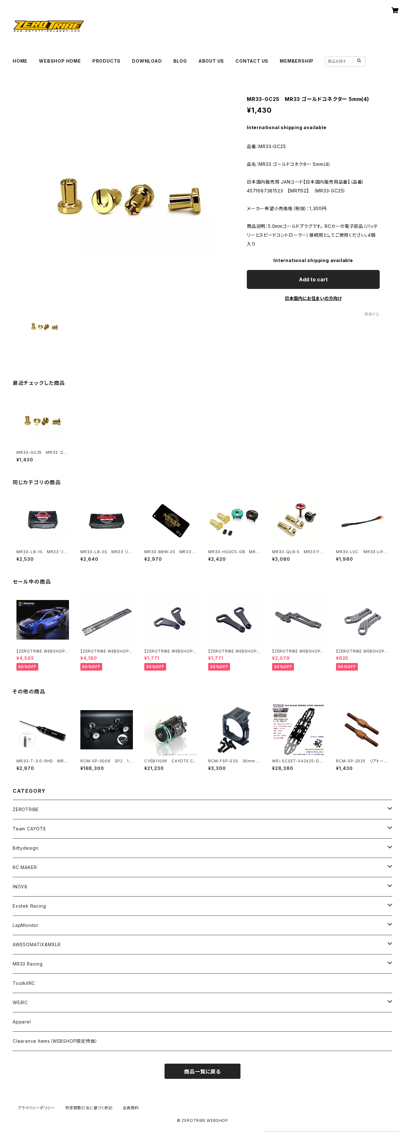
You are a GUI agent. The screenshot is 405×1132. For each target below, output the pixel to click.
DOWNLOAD (147, 61)
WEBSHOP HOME (60, 61)
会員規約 (131, 1107)
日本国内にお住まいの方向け (313, 298)
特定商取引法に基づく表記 (89, 1107)
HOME (20, 61)
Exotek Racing (29, 906)
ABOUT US (211, 61)
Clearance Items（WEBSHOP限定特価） (55, 1041)
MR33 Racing (28, 963)
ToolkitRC (24, 983)
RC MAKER (25, 867)
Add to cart (313, 279)
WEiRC (20, 1002)
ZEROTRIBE (26, 809)
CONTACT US (251, 61)
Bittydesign (26, 848)
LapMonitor (26, 925)
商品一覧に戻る (202, 1071)
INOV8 (20, 886)
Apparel (22, 1021)
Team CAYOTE (29, 828)
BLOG (180, 61)
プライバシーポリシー (36, 1107)
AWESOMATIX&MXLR (37, 944)
